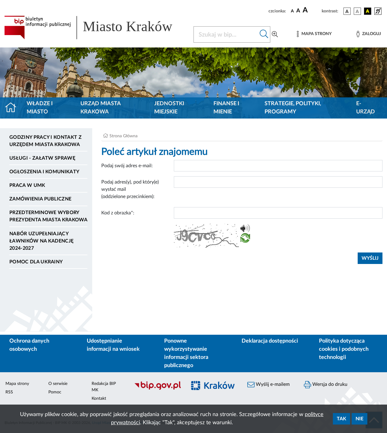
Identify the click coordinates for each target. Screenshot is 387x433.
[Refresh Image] (245, 239)
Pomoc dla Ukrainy (36, 261)
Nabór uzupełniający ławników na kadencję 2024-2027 (41, 241)
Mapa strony (17, 384)
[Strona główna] (13, 108)
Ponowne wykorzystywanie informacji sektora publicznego (186, 353)
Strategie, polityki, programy (293, 108)
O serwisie (57, 384)
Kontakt (99, 398)
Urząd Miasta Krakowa (100, 108)
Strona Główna (123, 136)
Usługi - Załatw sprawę (42, 158)
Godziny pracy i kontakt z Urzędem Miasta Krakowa (45, 141)
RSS (9, 392)
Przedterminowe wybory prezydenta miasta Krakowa (48, 216)
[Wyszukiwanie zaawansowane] (275, 34)
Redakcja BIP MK (104, 387)
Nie (359, 418)
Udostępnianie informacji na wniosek (113, 345)
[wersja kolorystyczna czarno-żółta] (367, 11)
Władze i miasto (40, 108)
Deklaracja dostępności (270, 341)
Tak (341, 418)
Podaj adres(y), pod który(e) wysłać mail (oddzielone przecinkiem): (130, 189)
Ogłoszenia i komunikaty (44, 171)
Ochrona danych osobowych (29, 345)
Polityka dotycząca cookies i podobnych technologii (344, 349)
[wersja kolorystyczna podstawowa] (347, 11)
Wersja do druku (329, 384)
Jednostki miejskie (169, 108)
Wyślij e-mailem (272, 384)
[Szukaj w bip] (264, 34)
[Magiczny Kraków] (213, 389)
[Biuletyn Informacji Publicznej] (157, 389)
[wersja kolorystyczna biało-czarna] (357, 11)
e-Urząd (365, 108)
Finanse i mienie (226, 108)
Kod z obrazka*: (117, 212)
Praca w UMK (27, 185)
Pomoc (54, 392)
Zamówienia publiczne (40, 199)
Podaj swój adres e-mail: (127, 165)
